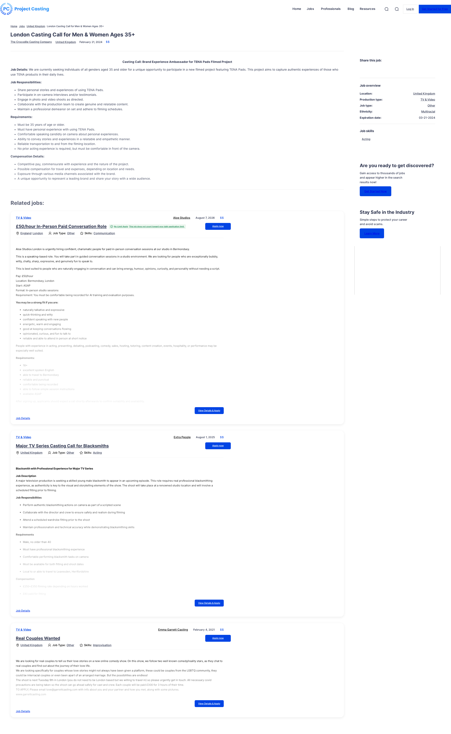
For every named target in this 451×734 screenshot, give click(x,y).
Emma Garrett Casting (173, 629)
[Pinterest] (391, 69)
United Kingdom (36, 26)
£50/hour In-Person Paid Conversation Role (61, 226)
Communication (104, 233)
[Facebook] (365, 69)
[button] (386, 9)
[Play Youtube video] (397, 270)
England (26, 233)
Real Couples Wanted (38, 638)
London (38, 233)
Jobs (22, 26)
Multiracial (428, 111)
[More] (429, 69)
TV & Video (23, 217)
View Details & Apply (209, 410)
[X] (378, 69)
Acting (97, 452)
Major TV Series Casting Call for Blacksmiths (62, 445)
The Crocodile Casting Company (31, 41)
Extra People (182, 437)
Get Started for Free (435, 9)
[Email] (416, 69)
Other (71, 233)
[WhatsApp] (403, 69)
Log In (410, 9)
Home (14, 26)
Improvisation (102, 645)
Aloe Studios (181, 217)
